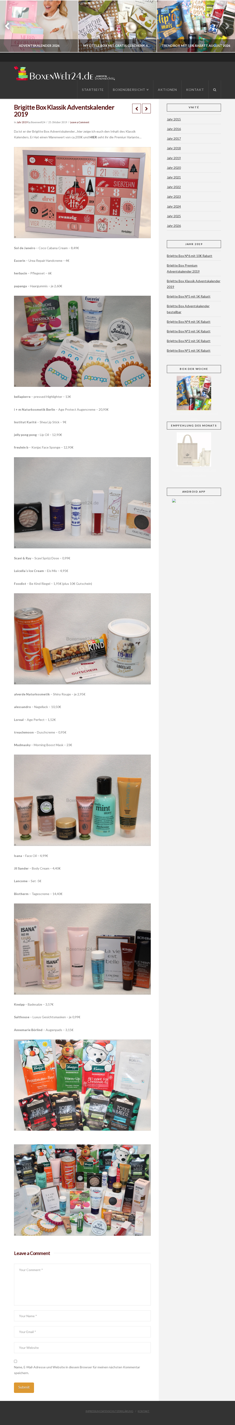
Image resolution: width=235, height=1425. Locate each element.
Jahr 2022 (174, 187)
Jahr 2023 (174, 196)
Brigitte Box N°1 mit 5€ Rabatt (188, 350)
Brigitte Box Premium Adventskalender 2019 (183, 268)
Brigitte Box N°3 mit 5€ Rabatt (188, 331)
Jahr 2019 (22, 122)
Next (225, 26)
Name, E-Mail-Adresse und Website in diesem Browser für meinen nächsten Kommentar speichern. (77, 1370)
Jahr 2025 (174, 216)
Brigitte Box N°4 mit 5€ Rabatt (188, 321)
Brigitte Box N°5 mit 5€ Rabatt (188, 296)
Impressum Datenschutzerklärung (109, 1411)
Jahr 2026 (174, 226)
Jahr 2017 (174, 138)
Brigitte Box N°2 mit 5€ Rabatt (188, 341)
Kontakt (143, 1411)
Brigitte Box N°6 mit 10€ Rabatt (189, 256)
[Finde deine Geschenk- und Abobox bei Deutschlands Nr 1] (65, 72)
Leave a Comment (79, 122)
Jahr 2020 (174, 168)
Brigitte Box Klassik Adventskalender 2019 (193, 284)
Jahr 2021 (174, 177)
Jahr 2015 (174, 119)
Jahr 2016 (174, 129)
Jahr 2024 (174, 206)
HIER (93, 137)
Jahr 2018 (174, 148)
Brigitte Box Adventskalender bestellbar (188, 309)
